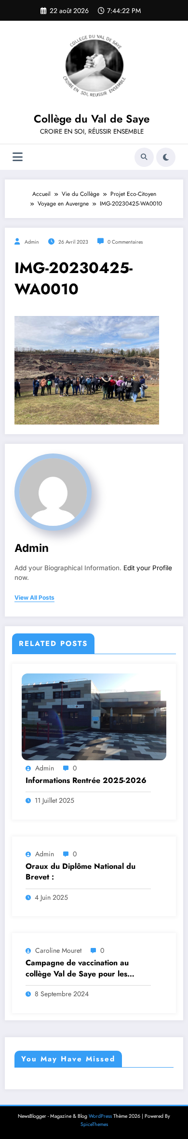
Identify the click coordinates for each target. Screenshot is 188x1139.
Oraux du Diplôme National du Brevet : (80, 871)
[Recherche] (144, 157)
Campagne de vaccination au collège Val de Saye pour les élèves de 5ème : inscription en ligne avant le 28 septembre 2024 (88, 968)
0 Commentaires (125, 242)
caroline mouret (58, 950)
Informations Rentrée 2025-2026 (86, 780)
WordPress (100, 1116)
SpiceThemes (94, 1124)
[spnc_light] (165, 157)
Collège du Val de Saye (91, 118)
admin (32, 242)
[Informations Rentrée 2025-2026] (94, 716)
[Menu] (17, 157)
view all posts (34, 597)
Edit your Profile (147, 568)
